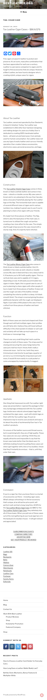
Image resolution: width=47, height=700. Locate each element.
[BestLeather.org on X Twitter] (18, 646)
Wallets (6, 563)
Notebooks (7, 571)
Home (5, 600)
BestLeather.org (18, 3)
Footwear (7, 576)
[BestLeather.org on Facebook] (6, 646)
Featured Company (13, 627)
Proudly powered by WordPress (14, 695)
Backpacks (7, 557)
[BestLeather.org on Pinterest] (30, 646)
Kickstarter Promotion (14, 624)
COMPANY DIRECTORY (23, 534)
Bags (5, 554)
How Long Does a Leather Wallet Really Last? (20, 668)
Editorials (7, 582)
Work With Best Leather (12, 614)
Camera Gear (8, 565)
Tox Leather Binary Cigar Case (18, 264)
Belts (5, 560)
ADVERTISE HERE (23, 537)
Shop (8, 620)
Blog (5, 605)
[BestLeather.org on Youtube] (24, 646)
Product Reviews (12, 617)
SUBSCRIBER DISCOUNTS (23, 532)
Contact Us (7, 609)
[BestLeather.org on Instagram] (12, 646)
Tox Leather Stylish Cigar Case (18, 189)
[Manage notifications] (42, 695)
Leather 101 (7, 552)
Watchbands (8, 568)
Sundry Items (8, 579)
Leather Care (8, 573)
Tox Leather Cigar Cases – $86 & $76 (21, 29)
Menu (25, 12)
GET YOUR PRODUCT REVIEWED (23, 540)
